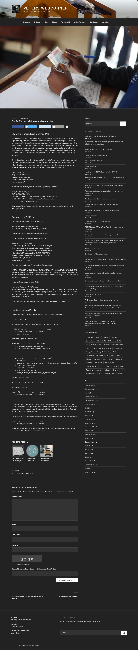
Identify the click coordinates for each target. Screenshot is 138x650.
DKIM (16, 473)
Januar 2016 (89, 461)
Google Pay (90, 355)
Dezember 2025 (90, 389)
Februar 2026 (89, 385)
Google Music (111, 352)
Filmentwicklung (96, 344)
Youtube (120, 374)
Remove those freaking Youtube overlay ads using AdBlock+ (104, 185)
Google (94, 348)
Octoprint (119, 359)
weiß (113, 374)
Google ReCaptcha (102, 355)
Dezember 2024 (90, 397)
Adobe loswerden (90, 166)
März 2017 (88, 453)
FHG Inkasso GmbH (114, 341)
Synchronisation (91, 374)
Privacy (122, 366)
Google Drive (90, 352)
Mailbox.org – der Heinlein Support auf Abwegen (100, 136)
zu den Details (15, 633)
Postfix (22, 473)
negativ (111, 359)
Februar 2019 (89, 419)
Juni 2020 (88, 408)
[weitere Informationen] (67, 127)
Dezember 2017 (90, 442)
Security (115, 370)
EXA (98, 341)
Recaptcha (98, 370)
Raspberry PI (65, 22)
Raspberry (89, 370)
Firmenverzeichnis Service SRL (114, 344)
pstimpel (27, 118)
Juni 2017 (88, 446)
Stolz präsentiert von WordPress (28, 645)
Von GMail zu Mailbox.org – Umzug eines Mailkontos (102, 210)
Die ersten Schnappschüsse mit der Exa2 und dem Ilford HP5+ (105, 281)
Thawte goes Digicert (92, 248)
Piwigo (54, 22)
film (87, 344)
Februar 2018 (89, 434)
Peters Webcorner (45, 8)
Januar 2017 (89, 457)
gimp (87, 348)
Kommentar (17, 496)
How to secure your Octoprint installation (98, 221)
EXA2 (104, 341)
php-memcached (91, 366)
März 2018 (88, 431)
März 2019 (88, 415)
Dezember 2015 (90, 465)
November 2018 (90, 427)
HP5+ (113, 355)
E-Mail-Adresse (18, 535)
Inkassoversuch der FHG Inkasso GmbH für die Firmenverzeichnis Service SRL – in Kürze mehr (100, 322)
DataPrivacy (94, 22)
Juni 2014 (88, 468)
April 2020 (88, 412)
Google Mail (101, 352)
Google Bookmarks (105, 348)
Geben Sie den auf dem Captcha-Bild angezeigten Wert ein (34, 569)
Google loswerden (91, 216)
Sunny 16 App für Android (93, 294)
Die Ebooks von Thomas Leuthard (96, 254)
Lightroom (97, 359)
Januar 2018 (89, 438)
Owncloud (89, 363)
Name (14, 524)
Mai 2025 (88, 393)
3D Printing (89, 337)
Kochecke (37, 22)
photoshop (98, 363)
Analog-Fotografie (80, 22)
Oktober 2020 (89, 404)
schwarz (107, 370)
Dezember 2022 (90, 400)
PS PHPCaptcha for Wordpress (21, 564)
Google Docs (118, 348)
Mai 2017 (88, 449)
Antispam (106, 337)
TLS (31, 473)
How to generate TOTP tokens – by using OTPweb (101, 172)
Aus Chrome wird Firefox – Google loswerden (99, 199)
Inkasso (88, 359)
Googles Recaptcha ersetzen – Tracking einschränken (102, 235)
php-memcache (110, 363)
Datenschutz (90, 341)
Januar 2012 (89, 472)
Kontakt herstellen (17, 626)
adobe (98, 337)
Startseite (26, 22)
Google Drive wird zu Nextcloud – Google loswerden (101, 205)
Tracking (107, 374)
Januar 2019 (89, 423)
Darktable (114, 337)
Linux (46, 22)
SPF (27, 473)
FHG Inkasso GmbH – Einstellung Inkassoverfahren (101, 300)
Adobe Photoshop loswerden (94, 161)
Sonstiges (105, 22)
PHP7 (101, 366)
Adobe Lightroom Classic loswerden (96, 155)
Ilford (119, 355)
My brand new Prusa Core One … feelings (98, 149)
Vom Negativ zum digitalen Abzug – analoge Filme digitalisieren (105, 259)
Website (15, 545)
